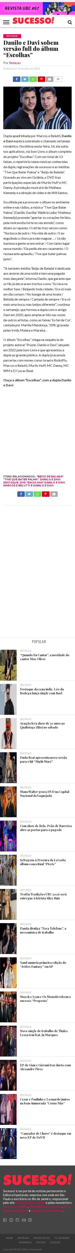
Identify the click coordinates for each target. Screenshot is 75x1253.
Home (9, 1238)
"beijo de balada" (50, 476)
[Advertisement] (37, 572)
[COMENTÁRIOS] (58, 78)
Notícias (23, 1238)
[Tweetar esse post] (25, 78)
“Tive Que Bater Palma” (21, 479)
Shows (40, 1242)
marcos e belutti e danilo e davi (28, 485)
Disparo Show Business (47, 1210)
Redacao (15, 63)
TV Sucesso (62, 1238)
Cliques (55, 1242)
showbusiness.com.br (30, 1202)
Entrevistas (42, 1238)
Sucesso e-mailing (15, 1206)
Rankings (25, 1242)
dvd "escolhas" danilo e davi (42, 482)
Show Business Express (46, 1206)
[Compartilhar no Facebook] (16, 78)
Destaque (11, 482)
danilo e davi (50, 479)
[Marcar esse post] (41, 78)
